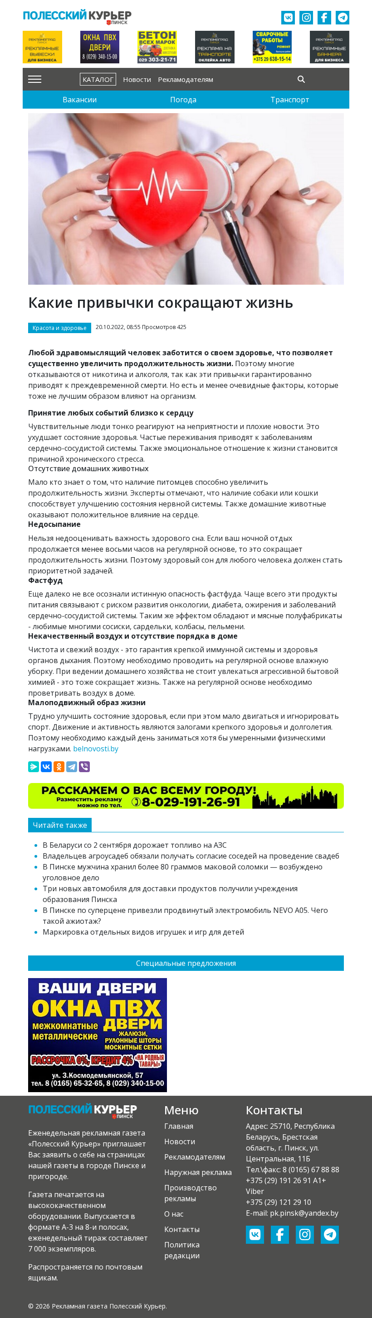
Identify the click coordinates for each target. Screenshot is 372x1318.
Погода (183, 100)
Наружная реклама (198, 1172)
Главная (178, 1126)
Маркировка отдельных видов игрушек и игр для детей (143, 932)
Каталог (98, 79)
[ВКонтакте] (46, 766)
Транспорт (289, 100)
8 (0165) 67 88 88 (311, 1170)
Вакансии (80, 100)
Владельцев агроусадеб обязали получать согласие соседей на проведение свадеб (191, 856)
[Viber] (84, 766)
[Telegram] (71, 766)
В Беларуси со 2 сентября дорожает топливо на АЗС (135, 845)
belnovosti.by (95, 749)
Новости (137, 79)
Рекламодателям (185, 79)
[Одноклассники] (59, 766)
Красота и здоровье (60, 328)
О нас (173, 1214)
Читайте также (60, 825)
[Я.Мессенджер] (33, 766)
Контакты (182, 1229)
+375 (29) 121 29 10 (278, 1202)
